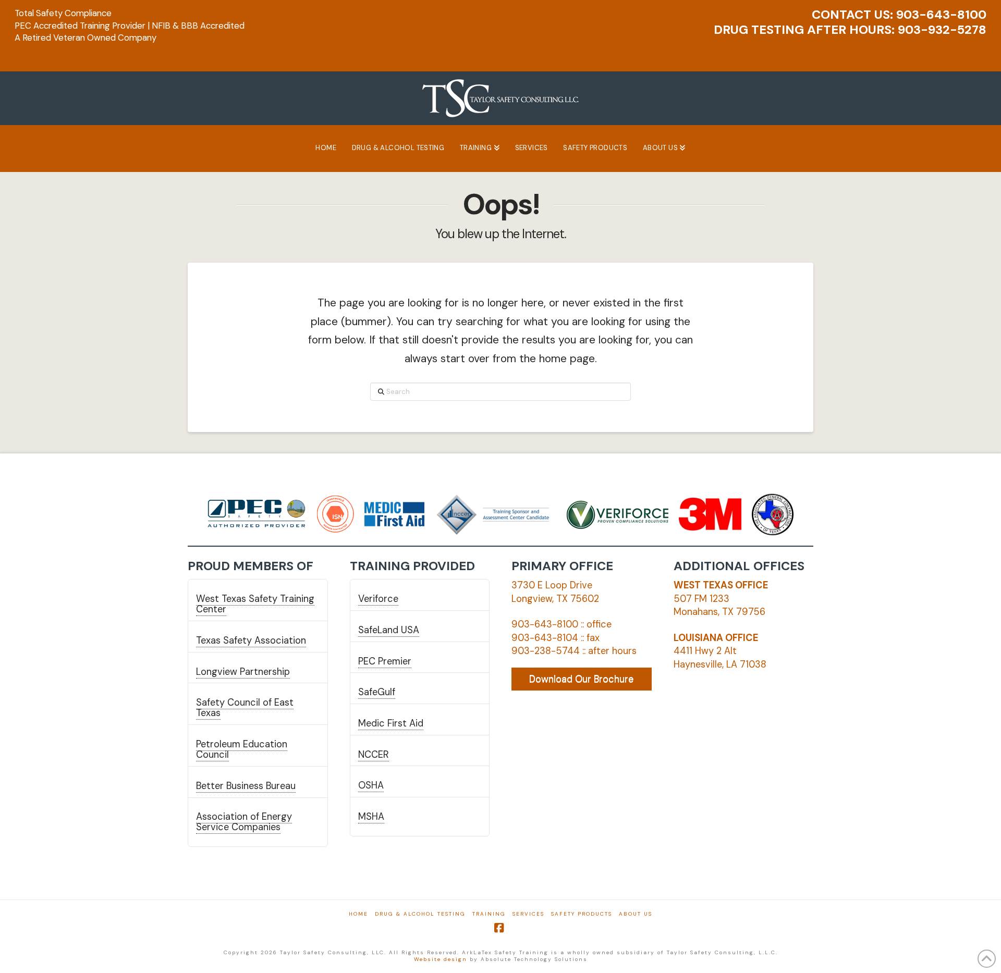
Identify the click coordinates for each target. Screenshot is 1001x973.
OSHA (371, 785)
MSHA (371, 816)
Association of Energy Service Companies (244, 821)
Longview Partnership (243, 672)
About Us (635, 913)
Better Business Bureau (246, 786)
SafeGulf (376, 692)
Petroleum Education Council (241, 749)
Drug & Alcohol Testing (420, 913)
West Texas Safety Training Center (255, 604)
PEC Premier (384, 661)
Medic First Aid (390, 723)
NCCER (373, 754)
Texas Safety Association (251, 640)
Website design (440, 959)
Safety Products (581, 913)
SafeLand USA (388, 630)
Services (528, 913)
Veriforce (378, 599)
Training (489, 913)
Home (358, 913)
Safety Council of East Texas (245, 707)
